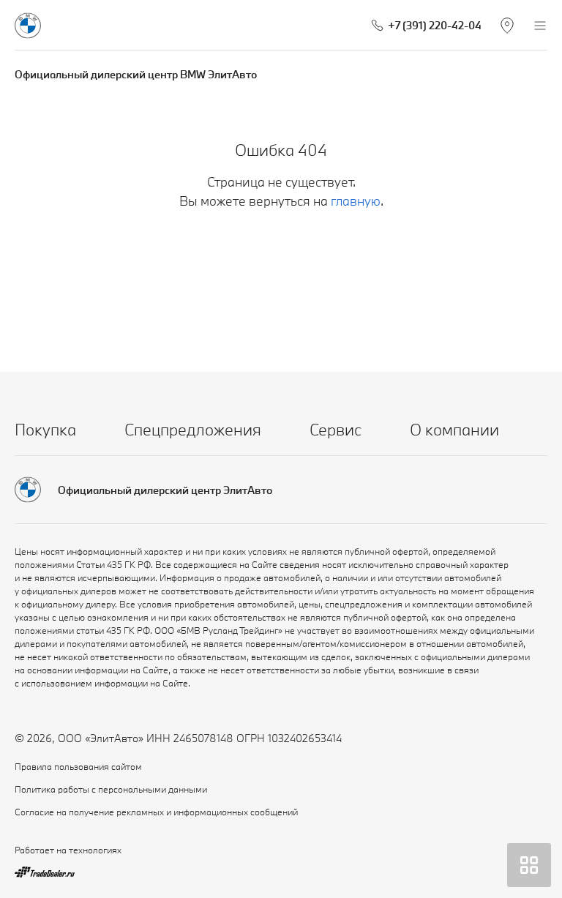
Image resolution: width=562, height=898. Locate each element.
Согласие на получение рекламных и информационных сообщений (156, 811)
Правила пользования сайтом (78, 766)
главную (356, 200)
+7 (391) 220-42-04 (435, 25)
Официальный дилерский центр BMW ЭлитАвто (136, 74)
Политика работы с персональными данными (111, 789)
